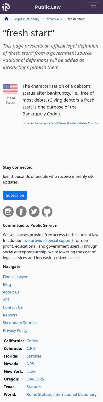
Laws (31, 371)
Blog (7, 284)
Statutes (34, 356)
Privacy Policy (15, 330)
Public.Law (48, 7)
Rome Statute (39, 394)
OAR (30, 379)
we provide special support (49, 240)
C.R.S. (31, 348)
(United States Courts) (66, 123)
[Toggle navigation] (93, 7)
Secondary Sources (20, 322)
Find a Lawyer (15, 276)
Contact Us (13, 307)
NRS (30, 363)
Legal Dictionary (26, 19)
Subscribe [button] (15, 195)
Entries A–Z (54, 19)
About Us (11, 292)
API (6, 299)
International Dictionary (75, 394)
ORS (40, 379)
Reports (10, 315)
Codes (32, 340)
